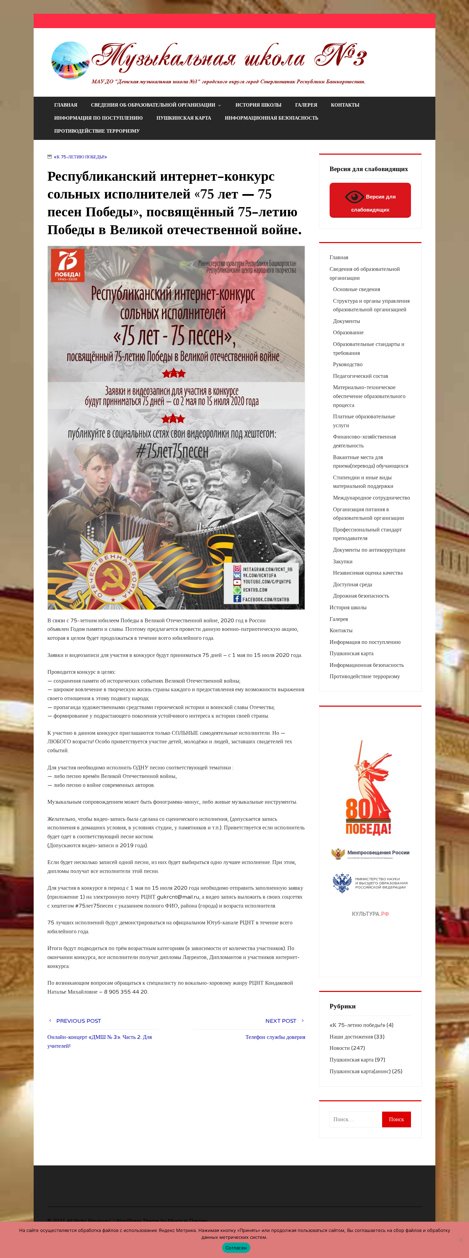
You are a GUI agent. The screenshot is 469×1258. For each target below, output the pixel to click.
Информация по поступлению (98, 118)
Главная (65, 105)
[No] (460, 1239)
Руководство (348, 364)
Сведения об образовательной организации (153, 105)
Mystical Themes (188, 1221)
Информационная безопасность (271, 118)
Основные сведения (356, 289)
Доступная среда (352, 584)
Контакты (345, 105)
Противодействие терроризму (97, 131)
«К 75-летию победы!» (80, 157)
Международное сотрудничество (371, 497)
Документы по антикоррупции (369, 550)
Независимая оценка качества (368, 573)
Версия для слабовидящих (373, 203)
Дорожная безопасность (361, 595)
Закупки (343, 561)
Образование (348, 332)
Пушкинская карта (184, 118)
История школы (259, 105)
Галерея (306, 105)
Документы (346, 321)
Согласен (236, 1247)
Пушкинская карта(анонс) (360, 1071)
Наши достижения (351, 1036)
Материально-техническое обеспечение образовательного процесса (369, 396)
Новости (340, 1048)
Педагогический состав (360, 376)
